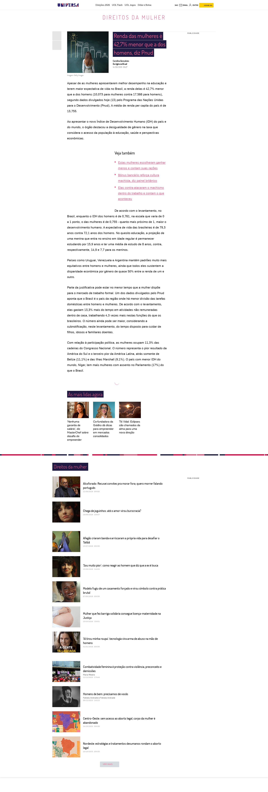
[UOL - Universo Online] (81, 5)
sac (176, 5)
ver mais (108, 764)
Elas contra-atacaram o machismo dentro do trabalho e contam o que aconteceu (141, 193)
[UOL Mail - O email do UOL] (183, 5)
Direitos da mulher (134, 17)
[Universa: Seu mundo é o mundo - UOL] (68, 5)
